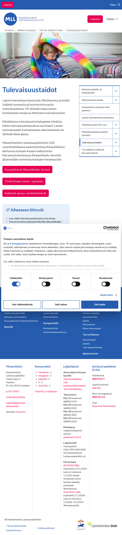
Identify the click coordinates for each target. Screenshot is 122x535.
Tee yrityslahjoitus (72, 388)
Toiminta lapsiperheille (14, 313)
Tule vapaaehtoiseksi (92, 347)
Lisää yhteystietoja (15, 397)
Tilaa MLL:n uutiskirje (46, 391)
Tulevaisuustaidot (77, 30)
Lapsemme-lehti (90, 317)
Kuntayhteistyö (50, 328)
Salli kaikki (99, 304)
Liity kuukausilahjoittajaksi (74, 384)
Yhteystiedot (89, 324)
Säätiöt (86, 320)
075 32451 (13, 391)
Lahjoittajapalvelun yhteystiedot (15, 404)
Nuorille (8, 326)
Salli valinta (61, 304)
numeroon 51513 (72, 437)
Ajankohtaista (90, 353)
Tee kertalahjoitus (72, 378)
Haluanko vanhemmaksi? (15, 317)
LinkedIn (42, 378)
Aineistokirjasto (50, 317)
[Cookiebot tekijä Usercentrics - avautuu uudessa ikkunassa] (106, 228)
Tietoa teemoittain (50, 30)
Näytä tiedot (106, 295)
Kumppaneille (50, 323)
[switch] (46, 284)
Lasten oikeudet (50, 313)
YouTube (43, 385)
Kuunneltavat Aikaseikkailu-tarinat (27, 169)
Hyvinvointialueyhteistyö (55, 332)
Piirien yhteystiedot (92, 328)
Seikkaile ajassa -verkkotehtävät (25, 193)
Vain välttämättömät (22, 304)
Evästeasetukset (46, 527)
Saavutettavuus (14, 530)
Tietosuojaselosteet (16, 525)
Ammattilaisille (26, 30)
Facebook (43, 372)
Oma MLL (21, 411)
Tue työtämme (91, 334)
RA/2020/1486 (71, 465)
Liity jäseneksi (89, 339)
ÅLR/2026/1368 (71, 492)
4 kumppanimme (19, 243)
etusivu (9, 30)
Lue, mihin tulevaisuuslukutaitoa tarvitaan (32, 218)
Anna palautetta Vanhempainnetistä (21, 320)
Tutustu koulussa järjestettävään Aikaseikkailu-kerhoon (35, 223)
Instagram (43, 375)
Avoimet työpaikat (91, 313)
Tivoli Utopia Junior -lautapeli (24, 181)
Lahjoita (8, 4)
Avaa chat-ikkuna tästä (103, 405)
